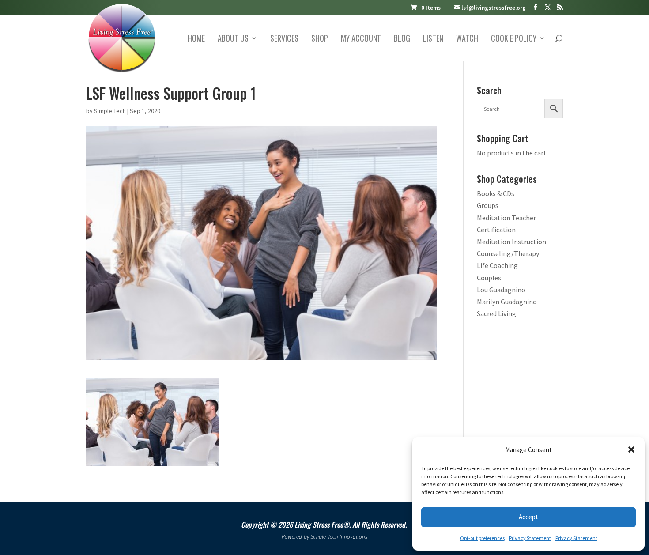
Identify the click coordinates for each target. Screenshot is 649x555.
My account (361, 39)
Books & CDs (495, 193)
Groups (487, 205)
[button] (631, 449)
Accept (528, 517)
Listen (433, 39)
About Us (233, 39)
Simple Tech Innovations (338, 536)
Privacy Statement (530, 538)
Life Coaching (497, 265)
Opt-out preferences (482, 538)
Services (284, 39)
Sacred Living (496, 313)
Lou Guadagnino (501, 289)
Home (196, 39)
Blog (402, 39)
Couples (489, 277)
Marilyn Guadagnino (507, 301)
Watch (467, 39)
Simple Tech (110, 111)
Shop (319, 39)
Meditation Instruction (511, 241)
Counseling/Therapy (508, 253)
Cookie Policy (513, 39)
